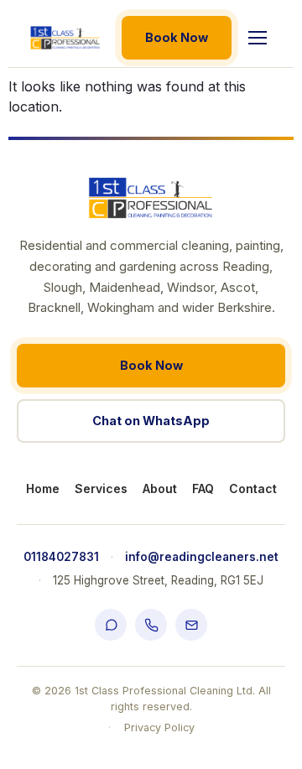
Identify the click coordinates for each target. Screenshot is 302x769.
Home (43, 488)
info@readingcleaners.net (202, 557)
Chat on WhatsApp (151, 420)
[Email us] (191, 625)
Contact (253, 488)
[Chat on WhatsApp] (111, 625)
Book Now (176, 37)
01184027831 (61, 557)
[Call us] (151, 625)
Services (101, 488)
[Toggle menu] (257, 38)
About (160, 488)
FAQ (203, 488)
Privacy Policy (159, 727)
